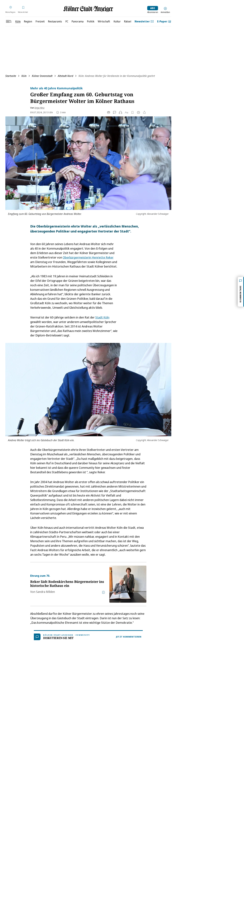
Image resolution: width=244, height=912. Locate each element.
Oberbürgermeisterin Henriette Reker (88, 257)
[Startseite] (88, 9)
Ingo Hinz (39, 107)
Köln (24, 76)
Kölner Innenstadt (42, 76)
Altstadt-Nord (65, 76)
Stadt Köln (102, 317)
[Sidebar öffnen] (8, 21)
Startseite (10, 76)
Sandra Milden (45, 592)
